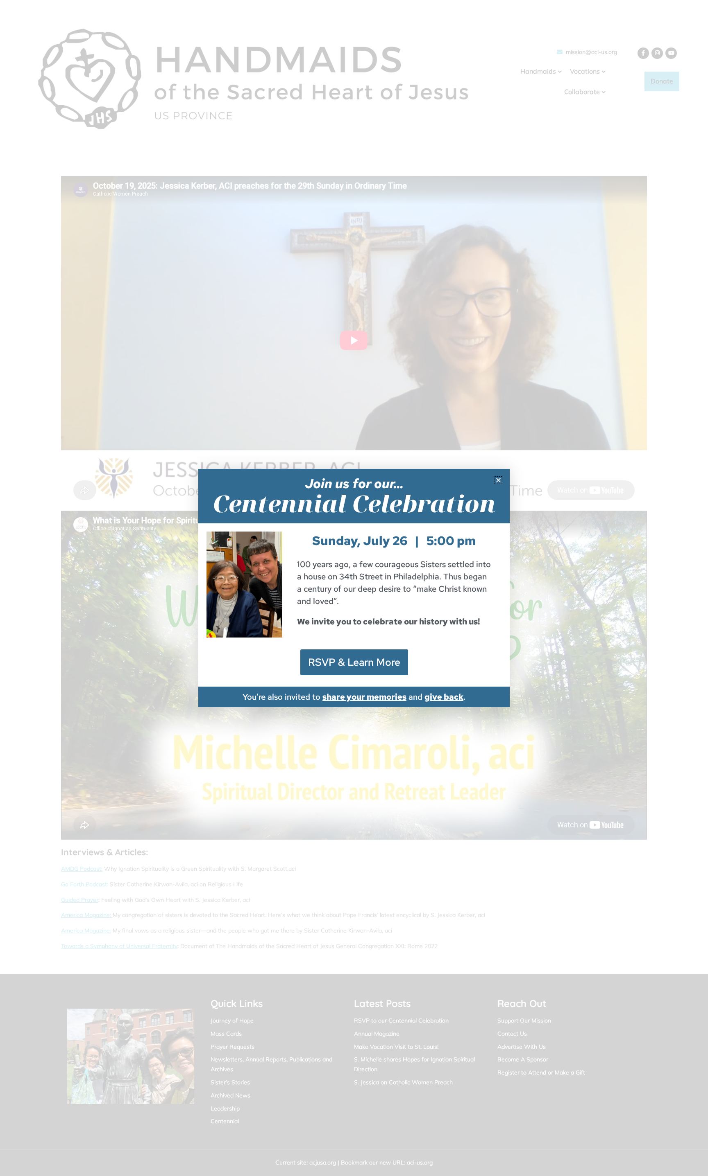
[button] (498, 480)
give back (443, 697)
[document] (354, 588)
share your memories (364, 697)
